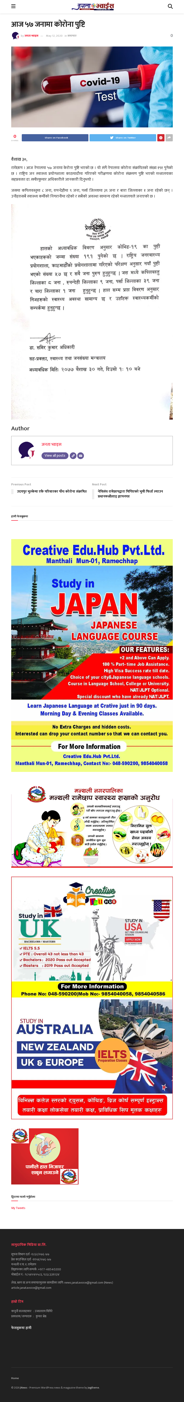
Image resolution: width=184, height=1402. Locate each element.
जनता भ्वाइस (31, 35)
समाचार (72, 35)
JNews (23, 1387)
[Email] (80, 455)
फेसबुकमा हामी (21, 1328)
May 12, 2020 (54, 35)
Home (15, 1378)
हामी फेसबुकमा (19, 516)
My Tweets (18, 1208)
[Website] (73, 455)
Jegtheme (93, 1387)
